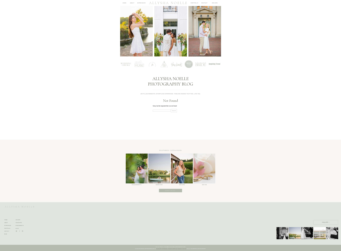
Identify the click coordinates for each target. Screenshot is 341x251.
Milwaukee (158, 248)
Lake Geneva (164, 248)
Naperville (174, 248)
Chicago (170, 248)
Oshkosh (184, 248)
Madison (180, 248)
